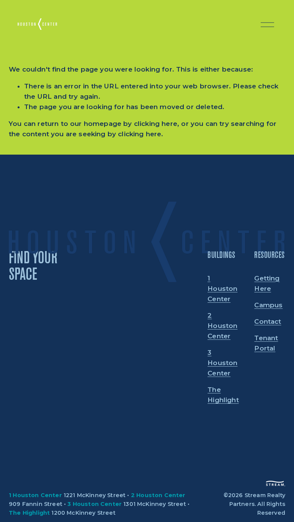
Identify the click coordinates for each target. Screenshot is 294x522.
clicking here (155, 123)
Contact (267, 321)
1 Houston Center (222, 288)
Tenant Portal (266, 343)
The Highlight (223, 395)
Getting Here (266, 283)
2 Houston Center (222, 326)
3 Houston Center (222, 363)
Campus (268, 305)
